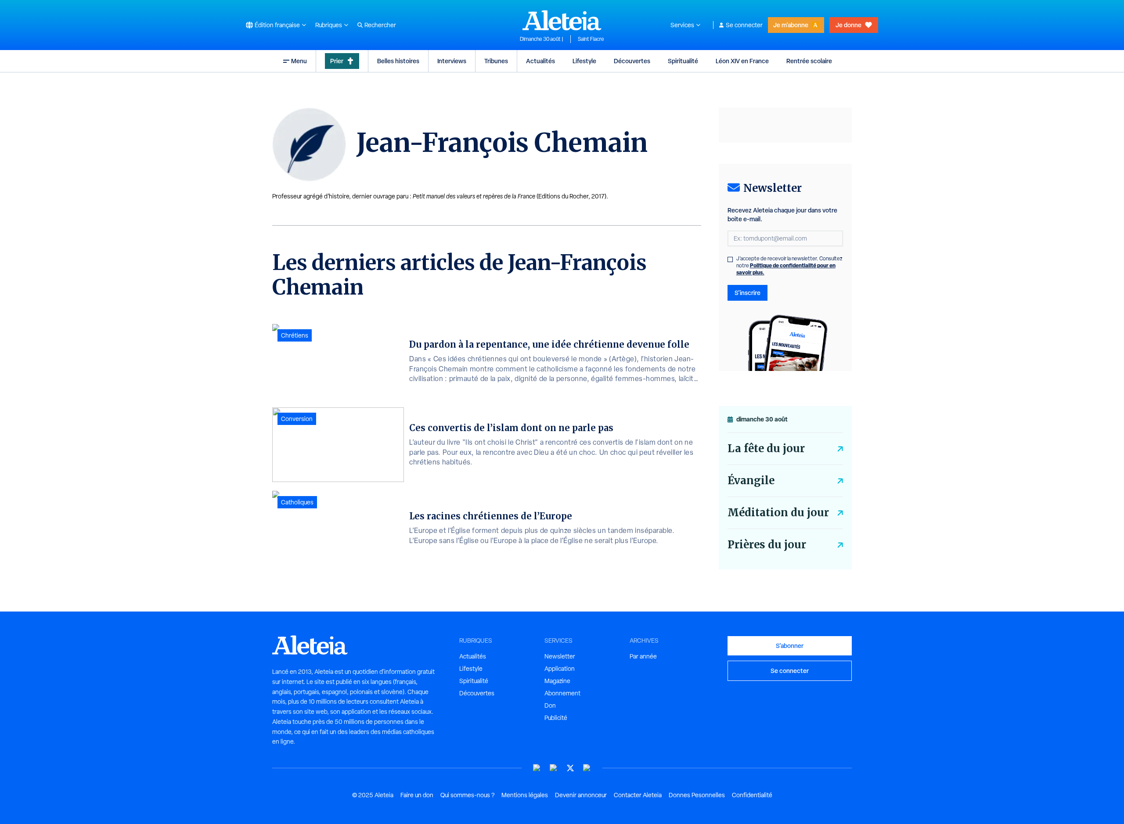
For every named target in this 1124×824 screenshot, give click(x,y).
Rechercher (380, 25)
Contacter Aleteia (638, 795)
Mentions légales (524, 795)
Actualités (540, 61)
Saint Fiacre (591, 39)
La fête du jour (766, 448)
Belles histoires (398, 61)
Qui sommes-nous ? (467, 795)
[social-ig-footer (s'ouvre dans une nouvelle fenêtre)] (587, 768)
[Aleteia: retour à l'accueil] (562, 20)
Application (559, 669)
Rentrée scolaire (809, 61)
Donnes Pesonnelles (697, 795)
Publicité (555, 718)
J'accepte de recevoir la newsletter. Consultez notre (789, 265)
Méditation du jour (778, 512)
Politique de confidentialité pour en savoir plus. (786, 269)
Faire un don (416, 795)
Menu (299, 61)
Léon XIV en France (742, 61)
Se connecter (744, 25)
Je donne (848, 25)
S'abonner (789, 645)
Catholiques (297, 502)
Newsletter (559, 656)
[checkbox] (730, 259)
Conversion (297, 419)
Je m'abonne (790, 25)
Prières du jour (767, 544)
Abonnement (562, 693)
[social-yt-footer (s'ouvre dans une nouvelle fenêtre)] (537, 768)
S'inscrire (747, 292)
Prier (336, 61)
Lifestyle (584, 61)
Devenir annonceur (581, 795)
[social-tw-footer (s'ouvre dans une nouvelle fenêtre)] (570, 768)
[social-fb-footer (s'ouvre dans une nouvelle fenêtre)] (554, 768)
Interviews (451, 61)
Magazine (557, 681)
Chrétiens (294, 335)
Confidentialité (752, 795)
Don (550, 705)
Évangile (751, 480)
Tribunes (496, 61)
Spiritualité (683, 61)
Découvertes (632, 61)
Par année (643, 656)
